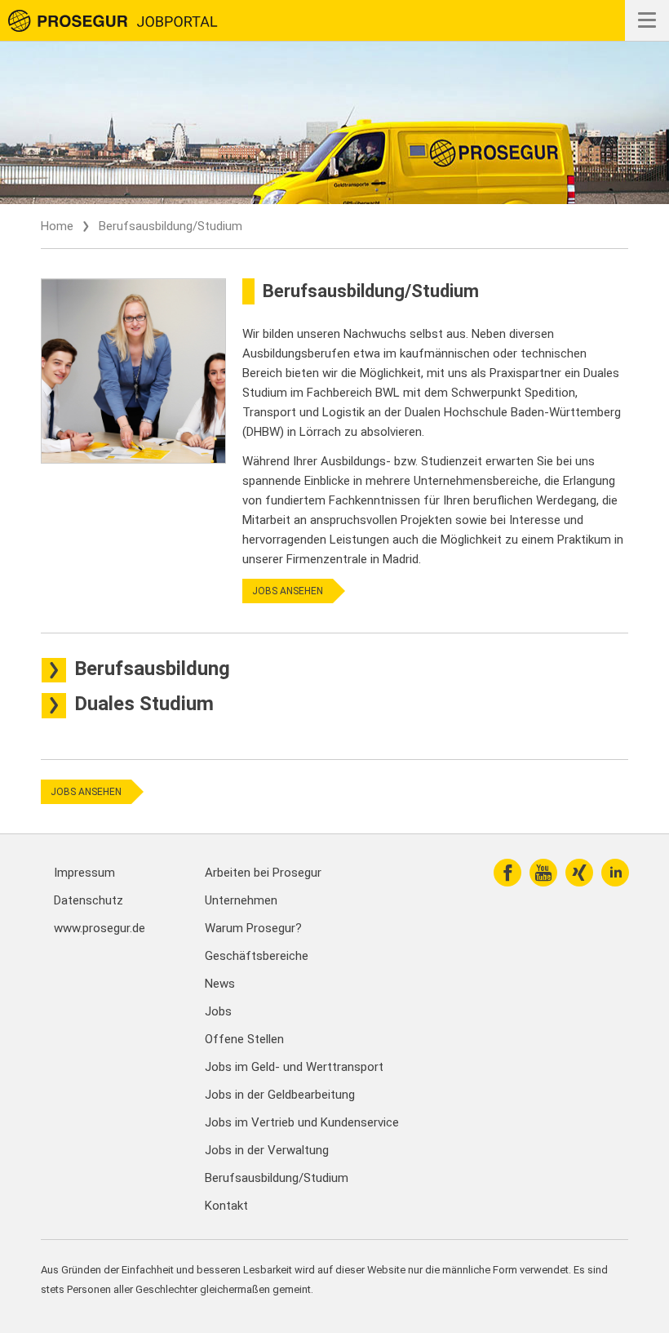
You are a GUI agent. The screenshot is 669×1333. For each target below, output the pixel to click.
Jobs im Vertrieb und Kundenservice (302, 1122)
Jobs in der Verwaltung (267, 1150)
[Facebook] (507, 872)
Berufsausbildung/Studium (276, 1178)
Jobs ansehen (287, 591)
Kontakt (226, 1205)
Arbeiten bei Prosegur (263, 872)
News (220, 983)
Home (57, 226)
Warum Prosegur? (253, 928)
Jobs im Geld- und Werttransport (294, 1067)
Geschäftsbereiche (256, 956)
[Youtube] (543, 872)
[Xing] (579, 872)
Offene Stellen (244, 1039)
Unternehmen (241, 900)
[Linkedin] (615, 872)
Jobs (218, 1011)
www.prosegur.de (99, 928)
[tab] (334, 668)
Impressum (84, 872)
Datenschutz (88, 900)
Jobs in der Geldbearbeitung (280, 1094)
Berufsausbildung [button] (152, 668)
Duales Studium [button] (144, 703)
